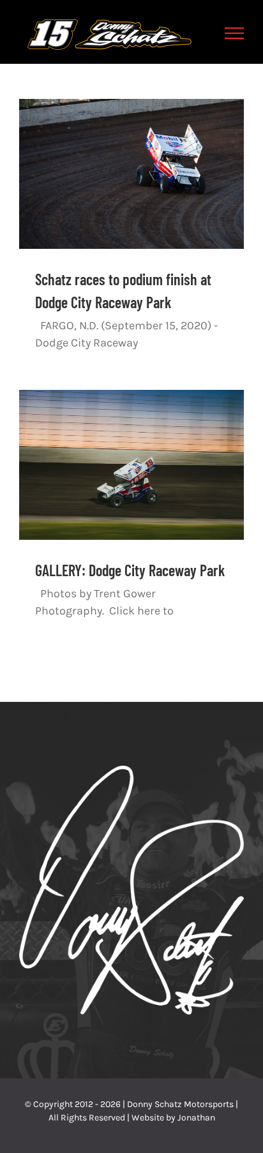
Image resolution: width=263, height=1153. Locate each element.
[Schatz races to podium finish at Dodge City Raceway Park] (131, 174)
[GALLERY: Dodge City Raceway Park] (131, 465)
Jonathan (196, 1117)
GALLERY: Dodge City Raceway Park (130, 570)
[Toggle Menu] (235, 33)
